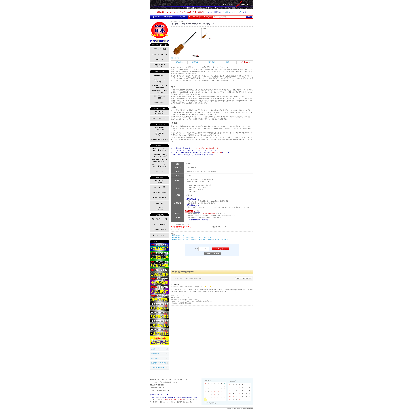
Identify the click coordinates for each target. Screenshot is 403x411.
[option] (185, 44)
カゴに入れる (244, 62)
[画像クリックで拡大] (206, 34)
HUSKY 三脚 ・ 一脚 (178, 236)
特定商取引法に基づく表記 (158, 363)
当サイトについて (156, 353)
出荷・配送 (211, 62)
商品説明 (179, 62)
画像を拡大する (175, 58)
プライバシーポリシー (157, 367)
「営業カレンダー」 (231, 12)
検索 (249, 17)
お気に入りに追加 (213, 253)
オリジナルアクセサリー (221, 239)
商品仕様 (195, 62)
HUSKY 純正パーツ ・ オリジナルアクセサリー (199, 238)
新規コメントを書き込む (244, 278)
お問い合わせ (155, 358)
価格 (227, 62)
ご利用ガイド (155, 349)
